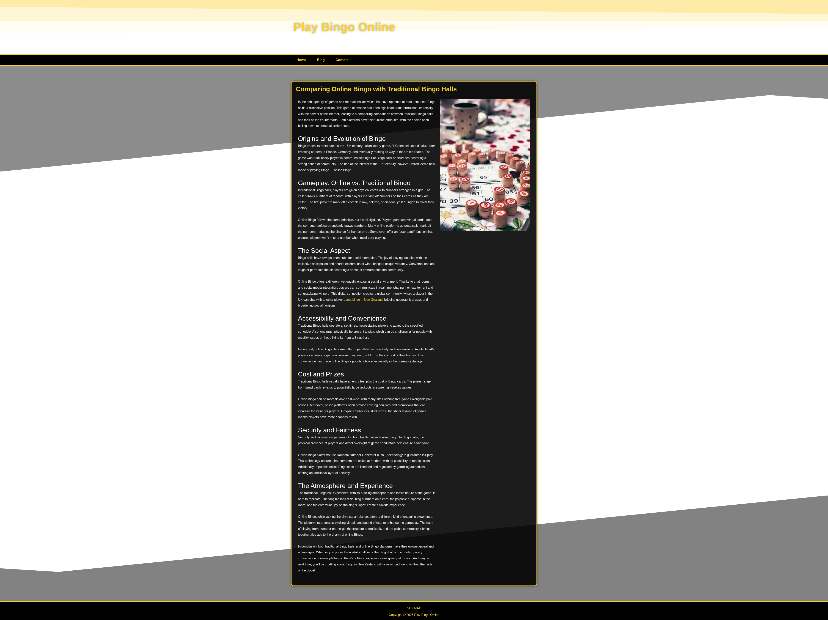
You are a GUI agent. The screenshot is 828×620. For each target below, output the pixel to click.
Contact (342, 60)
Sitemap (414, 608)
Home (301, 60)
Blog (321, 60)
